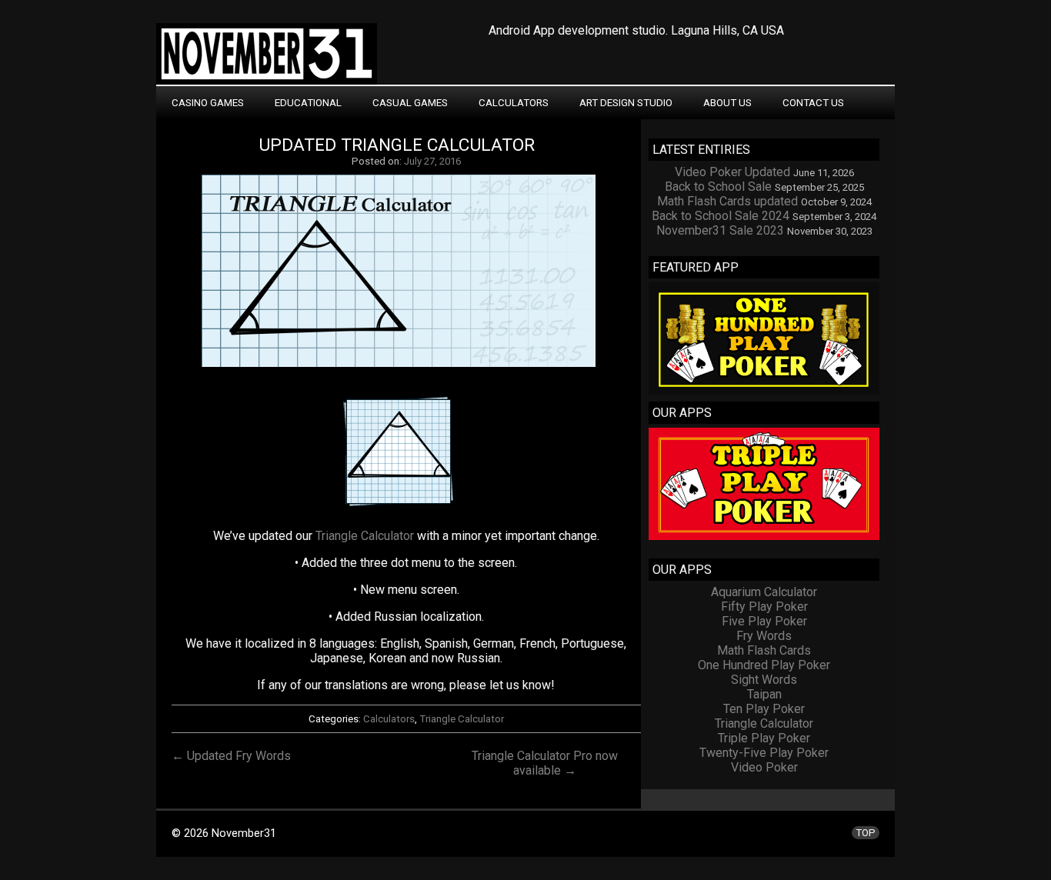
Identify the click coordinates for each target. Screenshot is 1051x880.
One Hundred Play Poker (764, 665)
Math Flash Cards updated (727, 201)
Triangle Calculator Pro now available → (545, 763)
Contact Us (813, 102)
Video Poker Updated (732, 172)
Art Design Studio (625, 102)
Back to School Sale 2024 (720, 215)
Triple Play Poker (764, 738)
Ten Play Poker (764, 709)
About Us (727, 102)
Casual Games (410, 102)
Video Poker (764, 767)
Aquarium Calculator (764, 592)
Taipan (764, 694)
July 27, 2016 (432, 161)
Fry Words (764, 635)
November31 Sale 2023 (720, 230)
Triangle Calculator (364, 535)
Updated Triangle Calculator (397, 145)
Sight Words (764, 679)
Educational (308, 102)
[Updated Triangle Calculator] (406, 366)
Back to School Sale (718, 186)
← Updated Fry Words (231, 755)
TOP (866, 832)
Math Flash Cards (764, 650)
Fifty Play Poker (764, 606)
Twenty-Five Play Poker (764, 752)
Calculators (514, 102)
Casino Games (208, 102)
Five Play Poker (764, 621)
